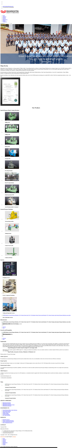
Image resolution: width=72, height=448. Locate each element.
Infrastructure (5, 19)
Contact (4, 444)
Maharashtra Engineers (7, 403)
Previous (4, 326)
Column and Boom (6, 414)
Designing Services (6, 419)
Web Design (2, 436)
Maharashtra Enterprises (7, 405)
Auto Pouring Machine (7, 411)
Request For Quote (6, 8)
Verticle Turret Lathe (6, 412)
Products (4, 17)
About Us (4, 16)
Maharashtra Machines (7, 402)
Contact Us (5, 21)
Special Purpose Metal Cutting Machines (10, 410)
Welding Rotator (6, 413)
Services (4, 18)
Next (3, 327)
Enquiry (4, 20)
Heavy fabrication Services (7, 422)
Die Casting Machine (6, 415)
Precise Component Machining (8, 420)
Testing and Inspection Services (8, 421)
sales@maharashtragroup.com (8, 6)
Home (4, 15)
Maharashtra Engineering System (8, 404)
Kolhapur (14, 436)
